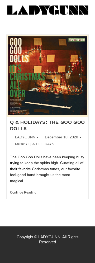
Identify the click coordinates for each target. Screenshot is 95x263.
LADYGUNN (25, 137)
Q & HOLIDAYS (41, 144)
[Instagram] (47, 252)
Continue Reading (25, 192)
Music (20, 144)
